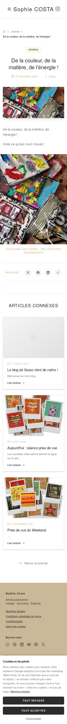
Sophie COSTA (33, 9)
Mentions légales (15, 611)
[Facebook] (36, 644)
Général (33, 49)
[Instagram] (57, 9)
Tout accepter (33, 710)
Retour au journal (36, 563)
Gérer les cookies (16, 626)
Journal (15, 31)
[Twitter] (43, 644)
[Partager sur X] (28, 272)
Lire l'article (14, 382)
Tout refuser (33, 700)
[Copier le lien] (58, 272)
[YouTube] (29, 644)
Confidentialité (14, 621)
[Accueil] (4, 31)
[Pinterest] (14, 644)
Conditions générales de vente (23, 616)
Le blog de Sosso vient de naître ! (32, 369)
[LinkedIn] (22, 644)
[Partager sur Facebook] (38, 272)
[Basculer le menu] (9, 9)
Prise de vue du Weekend (26, 530)
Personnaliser (33, 718)
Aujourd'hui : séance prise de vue (32, 447)
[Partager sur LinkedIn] (48, 272)
